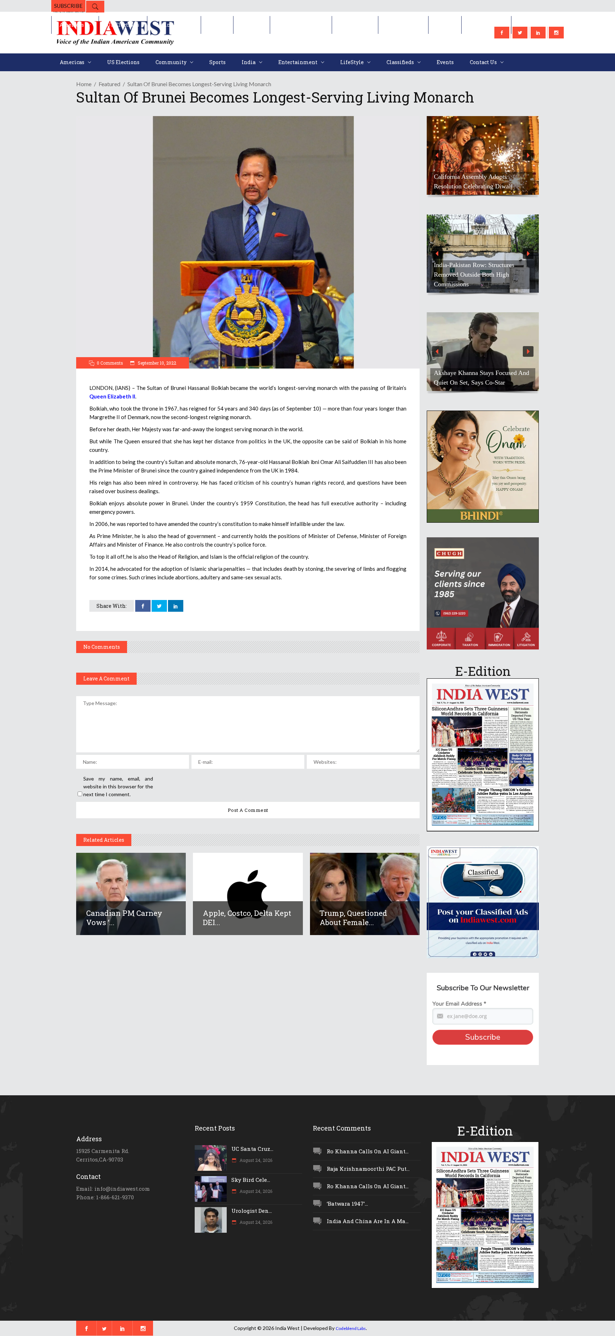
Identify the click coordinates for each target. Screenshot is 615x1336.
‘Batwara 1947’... (347, 1203)
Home (83, 83)
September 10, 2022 (156, 363)
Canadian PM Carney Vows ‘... (124, 917)
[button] (483, 155)
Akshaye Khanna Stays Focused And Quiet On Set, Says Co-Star (481, 377)
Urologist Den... (251, 1210)
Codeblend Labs (351, 1328)
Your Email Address (459, 1004)
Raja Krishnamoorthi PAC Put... (368, 1168)
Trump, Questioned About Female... (353, 917)
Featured (109, 83)
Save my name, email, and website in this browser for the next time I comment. (118, 786)
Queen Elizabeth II (112, 396)
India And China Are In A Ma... (368, 1221)
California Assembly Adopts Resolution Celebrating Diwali (473, 181)
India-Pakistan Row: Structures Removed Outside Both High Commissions (474, 274)
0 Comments (110, 363)
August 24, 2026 (255, 1160)
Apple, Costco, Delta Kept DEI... (247, 917)
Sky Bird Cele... (250, 1179)
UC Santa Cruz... (252, 1148)
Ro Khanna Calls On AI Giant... (368, 1151)
